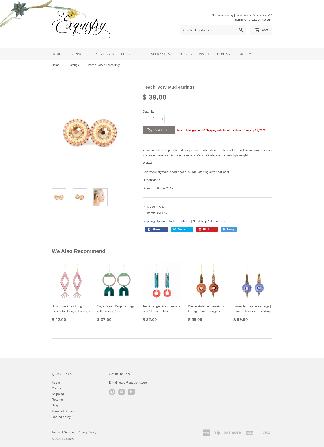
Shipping (58, 394)
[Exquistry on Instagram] (121, 393)
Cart (264, 30)
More (244, 54)
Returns (57, 399)
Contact (224, 54)
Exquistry (68, 439)
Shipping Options (154, 221)
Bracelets (130, 54)
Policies (184, 54)
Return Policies (179, 221)
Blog (55, 405)
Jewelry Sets (158, 54)
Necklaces (104, 54)
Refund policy (61, 417)
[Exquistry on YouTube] (131, 393)
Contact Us (217, 221)
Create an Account (260, 19)
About (204, 54)
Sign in (238, 19)
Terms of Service (63, 411)
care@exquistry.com (133, 382)
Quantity (148, 111)
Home (56, 54)
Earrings (77, 54)
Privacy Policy (87, 432)
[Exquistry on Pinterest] (112, 393)
